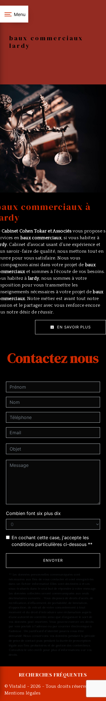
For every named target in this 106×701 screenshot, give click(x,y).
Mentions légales (22, 693)
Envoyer (53, 560)
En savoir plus (73, 327)
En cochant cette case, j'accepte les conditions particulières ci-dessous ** (52, 541)
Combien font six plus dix (33, 513)
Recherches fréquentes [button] (53, 674)
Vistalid (17, 686)
